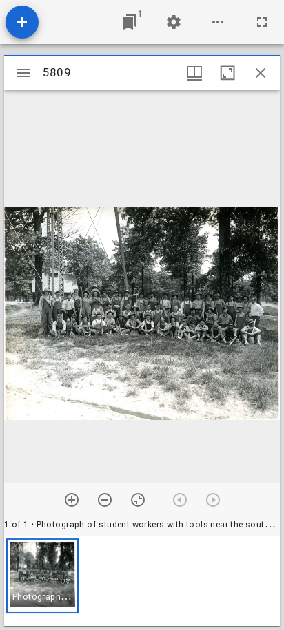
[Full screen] (261, 22)
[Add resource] (22, 22)
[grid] (142, 581)
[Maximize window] (227, 73)
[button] (42, 576)
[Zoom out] (104, 499)
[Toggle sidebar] (23, 73)
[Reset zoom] (137, 499)
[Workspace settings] (173, 22)
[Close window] (260, 73)
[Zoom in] (71, 499)
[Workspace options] (217, 22)
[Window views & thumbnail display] (194, 73)
